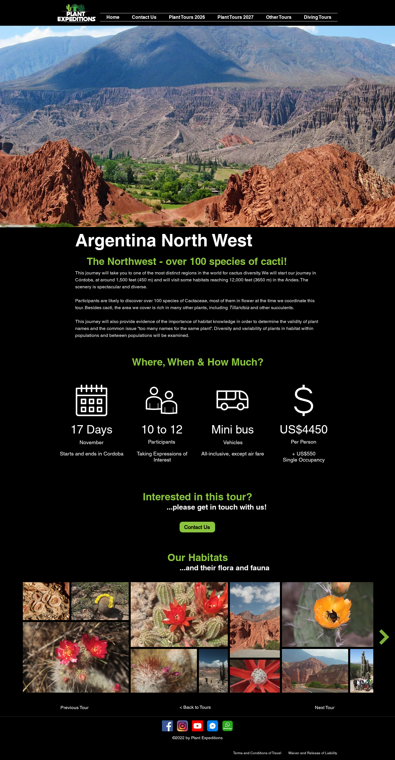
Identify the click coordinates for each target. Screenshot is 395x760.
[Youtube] (197, 725)
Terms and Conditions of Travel (257, 753)
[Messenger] (212, 725)
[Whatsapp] (227, 725)
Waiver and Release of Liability (312, 753)
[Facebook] (167, 725)
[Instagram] (182, 725)
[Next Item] (384, 637)
